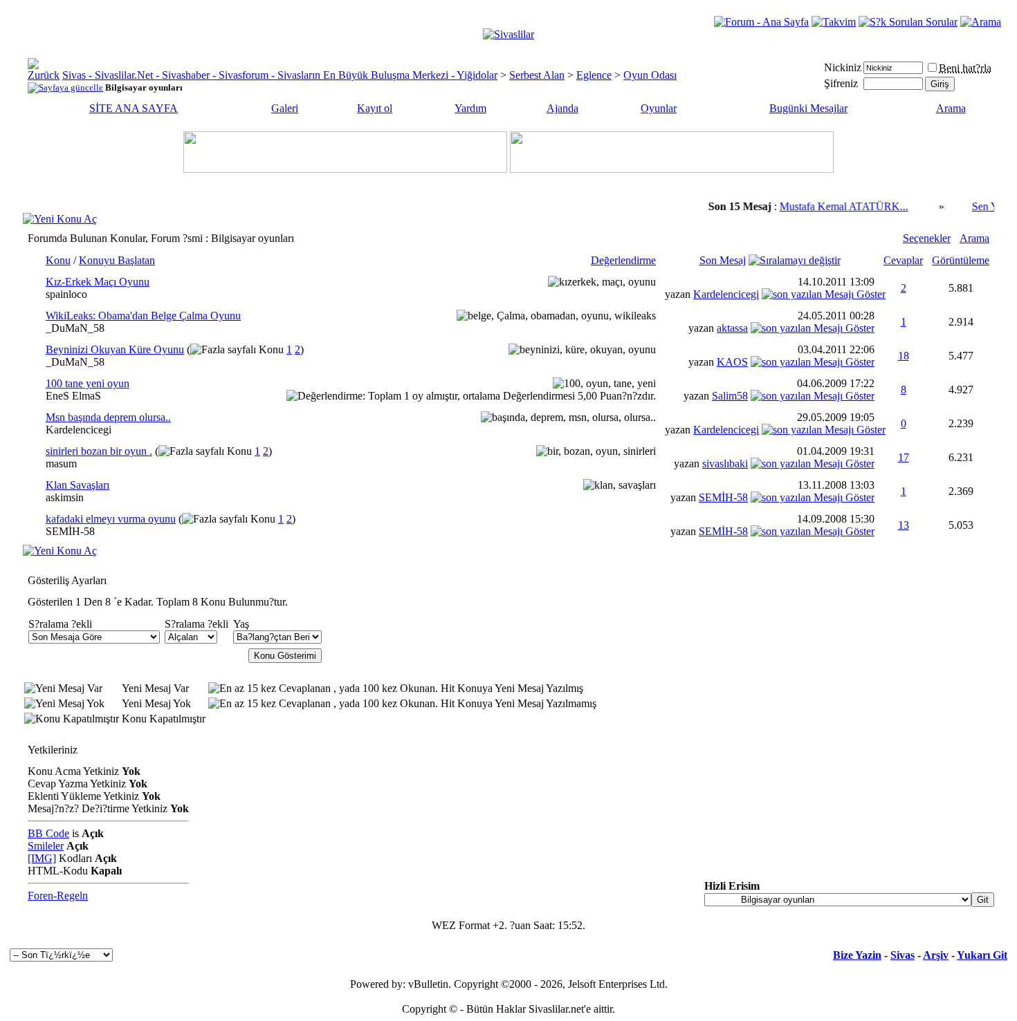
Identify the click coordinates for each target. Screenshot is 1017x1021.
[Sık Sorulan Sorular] (908, 22)
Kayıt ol (374, 108)
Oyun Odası (650, 75)
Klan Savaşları (77, 485)
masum (61, 463)
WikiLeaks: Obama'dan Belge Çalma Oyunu (143, 315)
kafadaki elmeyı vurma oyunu (111, 519)
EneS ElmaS (73, 396)
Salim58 (730, 396)
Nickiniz (842, 67)
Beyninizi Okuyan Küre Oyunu (115, 349)
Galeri (284, 108)
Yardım (470, 108)
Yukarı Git (982, 955)
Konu (58, 260)
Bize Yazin (857, 955)
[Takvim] (834, 22)
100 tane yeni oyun (87, 383)
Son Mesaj (722, 260)
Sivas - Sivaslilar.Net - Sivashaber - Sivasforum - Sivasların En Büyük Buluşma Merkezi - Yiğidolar (279, 75)
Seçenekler (927, 238)
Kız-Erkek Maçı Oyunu (97, 282)
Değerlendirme (623, 260)
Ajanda (562, 108)
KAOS (732, 362)
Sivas (902, 955)
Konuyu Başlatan (117, 260)
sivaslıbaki (725, 463)
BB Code (48, 833)
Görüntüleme (960, 260)
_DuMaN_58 (75, 328)
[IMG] (42, 858)
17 (903, 457)
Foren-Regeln (58, 895)
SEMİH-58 (723, 497)
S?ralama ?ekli (60, 624)
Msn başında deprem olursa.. (108, 417)
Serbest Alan (537, 75)
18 (903, 356)
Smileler (46, 846)
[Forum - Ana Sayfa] (761, 22)
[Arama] (980, 22)
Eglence (594, 75)
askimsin (65, 497)
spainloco (66, 294)
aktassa (732, 328)
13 (903, 525)
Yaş (241, 624)
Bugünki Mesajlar (808, 108)
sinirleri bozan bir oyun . (99, 451)
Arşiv (936, 955)
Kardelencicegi (726, 294)
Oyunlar (659, 108)
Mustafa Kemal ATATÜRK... (833, 206)
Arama (951, 108)
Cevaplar (903, 260)
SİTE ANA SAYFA (133, 108)
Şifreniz (841, 83)
